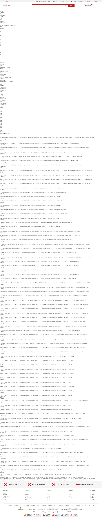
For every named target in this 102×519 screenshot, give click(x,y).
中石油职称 (20, 474)
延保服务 (92, 496)
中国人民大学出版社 (4, 71)
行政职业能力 (3, 103)
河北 (1, 129)
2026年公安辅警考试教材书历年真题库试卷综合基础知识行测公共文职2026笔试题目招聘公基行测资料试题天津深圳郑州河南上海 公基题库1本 (30, 196)
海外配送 (27, 499)
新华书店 (2, 78)
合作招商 (27, 505)
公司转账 (48, 499)
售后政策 (70, 493)
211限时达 (27, 494)
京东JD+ (92, 501)
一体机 (1, 16)
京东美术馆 (2, 22)
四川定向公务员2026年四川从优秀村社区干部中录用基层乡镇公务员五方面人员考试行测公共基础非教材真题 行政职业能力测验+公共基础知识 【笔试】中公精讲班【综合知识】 (37, 270)
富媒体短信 (80, 480)
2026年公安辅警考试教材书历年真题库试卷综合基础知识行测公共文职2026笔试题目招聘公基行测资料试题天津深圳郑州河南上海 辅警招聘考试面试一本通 (33, 209)
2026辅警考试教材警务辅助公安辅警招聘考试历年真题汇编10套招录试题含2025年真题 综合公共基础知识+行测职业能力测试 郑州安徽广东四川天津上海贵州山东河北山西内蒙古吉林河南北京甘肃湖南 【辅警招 (44, 147)
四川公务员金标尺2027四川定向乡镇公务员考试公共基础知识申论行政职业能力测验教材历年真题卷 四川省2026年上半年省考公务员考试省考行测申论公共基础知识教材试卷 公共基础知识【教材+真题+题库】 (44, 334)
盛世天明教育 (3, 74)
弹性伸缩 (89, 478)
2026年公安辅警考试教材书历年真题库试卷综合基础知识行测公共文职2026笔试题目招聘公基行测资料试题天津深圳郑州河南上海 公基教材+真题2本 (31, 201)
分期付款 (48, 496)
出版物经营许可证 (41, 509)
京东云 (56, 512)
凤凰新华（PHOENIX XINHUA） (7, 81)
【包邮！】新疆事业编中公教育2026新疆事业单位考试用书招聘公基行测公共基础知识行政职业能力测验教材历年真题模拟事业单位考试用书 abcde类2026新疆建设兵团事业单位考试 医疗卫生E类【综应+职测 (44, 304)
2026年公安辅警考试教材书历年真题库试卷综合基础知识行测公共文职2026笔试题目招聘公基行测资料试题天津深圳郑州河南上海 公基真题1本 (30, 226)
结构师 (1, 107)
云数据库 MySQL (61, 480)
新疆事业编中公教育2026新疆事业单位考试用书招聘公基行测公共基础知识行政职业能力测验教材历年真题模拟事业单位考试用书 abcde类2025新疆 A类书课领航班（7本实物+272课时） (39, 160)
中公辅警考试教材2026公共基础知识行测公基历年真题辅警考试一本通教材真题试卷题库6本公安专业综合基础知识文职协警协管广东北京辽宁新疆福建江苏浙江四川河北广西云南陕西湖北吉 (40, 235)
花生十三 (2, 65)
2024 (1, 116)
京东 (13, 6)
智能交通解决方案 (33, 478)
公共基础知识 (3, 104)
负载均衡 (73, 478)
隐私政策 (72, 505)
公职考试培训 (6, 25)
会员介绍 (5, 494)
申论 (1, 101)
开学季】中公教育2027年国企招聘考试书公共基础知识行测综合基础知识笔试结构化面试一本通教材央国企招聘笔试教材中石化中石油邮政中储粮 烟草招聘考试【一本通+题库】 (37, 373)
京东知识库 (2, 12)
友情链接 (50, 505)
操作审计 (18, 478)
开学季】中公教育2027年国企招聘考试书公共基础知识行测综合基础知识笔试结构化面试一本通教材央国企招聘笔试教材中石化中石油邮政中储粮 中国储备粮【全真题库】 (36, 377)
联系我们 (16, 505)
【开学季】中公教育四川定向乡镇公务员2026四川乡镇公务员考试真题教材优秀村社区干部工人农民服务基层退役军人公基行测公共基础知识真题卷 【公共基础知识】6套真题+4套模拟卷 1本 (40, 261)
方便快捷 (57, 474)
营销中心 (38, 505)
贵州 (1, 127)
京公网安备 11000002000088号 (28, 508)
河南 (1, 130)
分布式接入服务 (20, 480)
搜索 (71, 5)
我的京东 (55, 1)
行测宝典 (15, 474)
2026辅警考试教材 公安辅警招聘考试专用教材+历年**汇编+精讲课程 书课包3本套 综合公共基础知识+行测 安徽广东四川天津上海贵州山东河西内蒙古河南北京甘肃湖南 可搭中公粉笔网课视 (40, 330)
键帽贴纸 (2, 21)
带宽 (37, 480)
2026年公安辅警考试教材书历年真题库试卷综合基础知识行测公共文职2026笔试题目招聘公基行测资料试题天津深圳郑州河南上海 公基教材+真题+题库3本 (33, 192)
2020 (1, 110)
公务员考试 (2, 100)
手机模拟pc (26, 474)
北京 (1, 119)
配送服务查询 (27, 496)
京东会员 (62, 1)
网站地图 (15, 480)
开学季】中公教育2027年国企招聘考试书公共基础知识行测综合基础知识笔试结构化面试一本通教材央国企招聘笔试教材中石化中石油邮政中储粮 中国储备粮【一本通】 (35, 382)
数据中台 (77, 478)
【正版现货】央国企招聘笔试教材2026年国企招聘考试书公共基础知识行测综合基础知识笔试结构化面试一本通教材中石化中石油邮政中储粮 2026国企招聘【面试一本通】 (36, 222)
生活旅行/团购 (6, 496)
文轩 (1, 70)
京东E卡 (92, 497)
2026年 (1, 96)
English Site (84, 505)
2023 (1, 114)
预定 (4, 480)
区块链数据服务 (58, 478)
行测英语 (62, 474)
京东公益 (78, 505)
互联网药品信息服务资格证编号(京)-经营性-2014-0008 (57, 508)
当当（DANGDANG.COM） (6, 77)
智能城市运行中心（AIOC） (10, 478)
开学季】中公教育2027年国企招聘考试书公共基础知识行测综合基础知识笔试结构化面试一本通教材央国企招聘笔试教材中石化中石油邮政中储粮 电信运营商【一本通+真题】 (37, 360)
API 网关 (2, 478)
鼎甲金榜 (2, 75)
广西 (1, 124)
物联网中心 (47, 478)
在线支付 (48, 494)
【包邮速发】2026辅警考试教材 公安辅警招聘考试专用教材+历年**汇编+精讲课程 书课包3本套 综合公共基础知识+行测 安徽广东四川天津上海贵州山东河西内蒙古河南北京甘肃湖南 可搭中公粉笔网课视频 (43, 343)
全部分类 (2, 11)
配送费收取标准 (28, 497)
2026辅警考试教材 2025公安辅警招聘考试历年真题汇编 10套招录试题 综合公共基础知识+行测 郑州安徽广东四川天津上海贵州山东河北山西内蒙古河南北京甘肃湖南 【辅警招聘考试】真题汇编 (41, 156)
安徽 (1, 117)
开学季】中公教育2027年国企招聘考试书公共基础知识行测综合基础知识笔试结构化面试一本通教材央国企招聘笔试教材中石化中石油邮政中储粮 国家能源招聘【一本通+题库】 (37, 369)
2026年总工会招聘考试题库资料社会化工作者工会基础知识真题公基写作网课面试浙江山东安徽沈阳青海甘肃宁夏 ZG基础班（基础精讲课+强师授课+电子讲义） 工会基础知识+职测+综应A (40, 231)
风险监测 (67, 505)
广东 (1, 123)
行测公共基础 (68, 474)
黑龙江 (1, 131)
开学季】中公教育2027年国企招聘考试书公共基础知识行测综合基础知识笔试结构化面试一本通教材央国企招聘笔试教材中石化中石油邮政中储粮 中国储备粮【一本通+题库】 (37, 364)
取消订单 (70, 499)
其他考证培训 (3, 88)
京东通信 (92, 499)
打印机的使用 (3, 474)
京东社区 (61, 505)
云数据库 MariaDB (41, 478)
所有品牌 (2, 28)
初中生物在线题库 (34, 474)
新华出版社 (2, 80)
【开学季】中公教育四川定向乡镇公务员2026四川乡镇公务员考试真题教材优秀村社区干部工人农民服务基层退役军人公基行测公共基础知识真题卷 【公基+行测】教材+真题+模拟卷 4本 (39, 265)
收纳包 (1, 18)
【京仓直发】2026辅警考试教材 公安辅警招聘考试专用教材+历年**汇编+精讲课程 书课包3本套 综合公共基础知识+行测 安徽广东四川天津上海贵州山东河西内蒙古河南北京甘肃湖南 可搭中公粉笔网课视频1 (43, 295)
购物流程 (5, 493)
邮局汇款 (48, 497)
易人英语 (41, 474)
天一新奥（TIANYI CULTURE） (7, 73)
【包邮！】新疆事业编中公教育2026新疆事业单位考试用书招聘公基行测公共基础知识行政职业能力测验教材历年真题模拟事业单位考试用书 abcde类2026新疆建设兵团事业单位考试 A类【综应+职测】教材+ (44, 300)
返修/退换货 (71, 497)
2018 (1, 108)
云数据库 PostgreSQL (53, 480)
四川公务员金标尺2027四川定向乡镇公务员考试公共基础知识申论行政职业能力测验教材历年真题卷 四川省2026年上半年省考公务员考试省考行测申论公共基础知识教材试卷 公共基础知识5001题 (41, 352)
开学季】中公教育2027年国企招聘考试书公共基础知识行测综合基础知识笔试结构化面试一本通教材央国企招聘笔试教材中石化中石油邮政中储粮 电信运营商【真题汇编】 (36, 395)
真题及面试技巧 (3, 106)
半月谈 (1, 68)
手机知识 (46, 474)
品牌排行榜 (2, 14)
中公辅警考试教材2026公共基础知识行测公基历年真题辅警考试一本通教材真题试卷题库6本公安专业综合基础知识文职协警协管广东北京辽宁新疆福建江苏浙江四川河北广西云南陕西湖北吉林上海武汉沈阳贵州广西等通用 (47, 137)
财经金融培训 (3, 90)
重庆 (1, 120)
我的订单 (50, 1)
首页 (1, 25)
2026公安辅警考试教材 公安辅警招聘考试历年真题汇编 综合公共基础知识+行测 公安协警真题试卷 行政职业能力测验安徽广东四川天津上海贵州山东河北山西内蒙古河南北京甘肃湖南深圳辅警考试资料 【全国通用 (45, 244)
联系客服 (5, 501)
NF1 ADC (46, 480)
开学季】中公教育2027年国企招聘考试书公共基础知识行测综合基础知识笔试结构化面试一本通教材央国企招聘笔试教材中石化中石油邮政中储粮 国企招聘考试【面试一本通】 (37, 386)
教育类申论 (9, 474)
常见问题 (5, 497)
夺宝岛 (91, 493)
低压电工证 (51, 474)
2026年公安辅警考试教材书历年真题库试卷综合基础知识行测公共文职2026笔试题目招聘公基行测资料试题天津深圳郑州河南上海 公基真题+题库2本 (31, 218)
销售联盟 (55, 505)
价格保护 (70, 494)
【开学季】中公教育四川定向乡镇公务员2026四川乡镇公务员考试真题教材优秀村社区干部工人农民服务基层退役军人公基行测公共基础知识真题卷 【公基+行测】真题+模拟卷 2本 (38, 252)
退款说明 (70, 496)
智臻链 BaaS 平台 (28, 480)
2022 (1, 113)
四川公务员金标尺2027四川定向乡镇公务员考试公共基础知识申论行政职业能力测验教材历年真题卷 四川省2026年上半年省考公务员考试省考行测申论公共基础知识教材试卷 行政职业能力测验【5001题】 (43, 339)
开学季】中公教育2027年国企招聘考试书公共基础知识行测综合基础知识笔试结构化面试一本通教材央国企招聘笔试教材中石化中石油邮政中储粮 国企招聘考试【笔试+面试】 (37, 152)
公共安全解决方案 (9, 480)
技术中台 (67, 480)
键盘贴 (1, 19)
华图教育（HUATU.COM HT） (6, 67)
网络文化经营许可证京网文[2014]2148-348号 (56, 509)
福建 (1, 121)
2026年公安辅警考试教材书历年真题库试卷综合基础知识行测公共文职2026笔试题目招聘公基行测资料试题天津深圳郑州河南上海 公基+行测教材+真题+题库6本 (34, 213)
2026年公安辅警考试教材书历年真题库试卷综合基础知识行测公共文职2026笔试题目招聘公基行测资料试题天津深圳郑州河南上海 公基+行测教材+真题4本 (33, 188)
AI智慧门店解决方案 (66, 478)
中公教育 (2, 64)
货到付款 (48, 493)
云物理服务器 (41, 480)
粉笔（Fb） (2, 62)
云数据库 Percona (83, 478)
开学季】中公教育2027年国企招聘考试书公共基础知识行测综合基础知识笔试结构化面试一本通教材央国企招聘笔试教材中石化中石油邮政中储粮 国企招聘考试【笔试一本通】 (37, 356)
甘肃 (1, 126)
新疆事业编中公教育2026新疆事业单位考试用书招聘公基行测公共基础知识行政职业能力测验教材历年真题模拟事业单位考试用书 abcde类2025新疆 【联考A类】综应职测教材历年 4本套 (39, 143)
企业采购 (67, 1)
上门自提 (27, 493)
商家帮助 (33, 505)
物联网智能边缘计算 (24, 478)
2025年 (1, 94)
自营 (1, 140)
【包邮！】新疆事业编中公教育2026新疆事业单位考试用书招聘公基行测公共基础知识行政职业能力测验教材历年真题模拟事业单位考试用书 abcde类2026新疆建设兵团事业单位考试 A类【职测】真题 (42, 321)
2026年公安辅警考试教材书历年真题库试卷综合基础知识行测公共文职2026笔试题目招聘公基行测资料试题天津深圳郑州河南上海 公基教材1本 (30, 205)
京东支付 (52, 512)
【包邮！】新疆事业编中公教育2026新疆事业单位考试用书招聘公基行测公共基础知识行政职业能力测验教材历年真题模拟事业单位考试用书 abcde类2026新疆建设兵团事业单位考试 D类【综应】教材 (42, 308)
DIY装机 (92, 494)
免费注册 (44, 1)
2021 (1, 111)
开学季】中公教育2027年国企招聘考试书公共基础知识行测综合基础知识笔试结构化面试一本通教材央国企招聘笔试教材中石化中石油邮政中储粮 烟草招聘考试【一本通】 (36, 390)
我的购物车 (88, 5)
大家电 (4, 499)
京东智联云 (52, 478)
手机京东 (74, 1)
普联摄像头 (2, 15)
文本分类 (34, 480)
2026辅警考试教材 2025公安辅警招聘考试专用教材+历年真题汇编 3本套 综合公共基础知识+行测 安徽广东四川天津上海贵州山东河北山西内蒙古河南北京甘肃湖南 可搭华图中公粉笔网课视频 (40, 165)
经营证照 (69, 511)
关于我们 (10, 505)
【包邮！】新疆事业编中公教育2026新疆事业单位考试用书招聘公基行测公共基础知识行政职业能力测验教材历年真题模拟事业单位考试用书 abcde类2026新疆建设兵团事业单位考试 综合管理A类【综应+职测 (44, 313)
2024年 (1, 93)
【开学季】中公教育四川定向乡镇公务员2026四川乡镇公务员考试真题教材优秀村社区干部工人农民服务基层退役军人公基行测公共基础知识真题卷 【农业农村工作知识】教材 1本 (38, 278)
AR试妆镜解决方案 (74, 480)
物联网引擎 (85, 480)
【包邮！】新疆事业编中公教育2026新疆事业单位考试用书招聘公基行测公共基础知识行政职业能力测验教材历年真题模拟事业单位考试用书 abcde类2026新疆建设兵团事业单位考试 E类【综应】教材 (42, 317)
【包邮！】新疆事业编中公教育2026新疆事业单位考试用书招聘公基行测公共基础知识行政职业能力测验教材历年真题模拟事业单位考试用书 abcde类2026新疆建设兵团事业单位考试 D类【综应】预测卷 (43, 326)
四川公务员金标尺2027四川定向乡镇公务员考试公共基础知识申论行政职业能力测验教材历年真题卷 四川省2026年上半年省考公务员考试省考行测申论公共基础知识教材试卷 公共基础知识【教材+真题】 (43, 347)
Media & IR (91, 505)
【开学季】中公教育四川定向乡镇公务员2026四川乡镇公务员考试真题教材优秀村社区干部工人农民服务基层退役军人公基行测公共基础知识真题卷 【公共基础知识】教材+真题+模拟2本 (39, 274)
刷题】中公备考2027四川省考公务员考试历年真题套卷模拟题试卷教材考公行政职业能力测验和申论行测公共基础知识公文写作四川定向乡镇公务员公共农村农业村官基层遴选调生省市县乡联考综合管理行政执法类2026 (46, 170)
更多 (1, 83)
